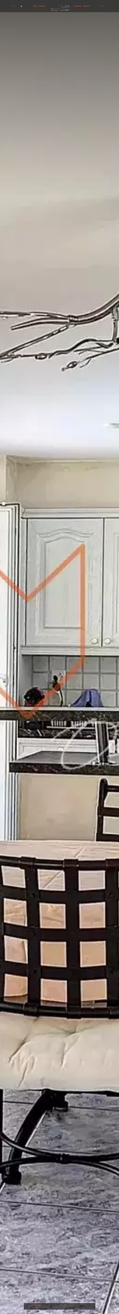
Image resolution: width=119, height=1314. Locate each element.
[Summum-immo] (60, 10)
